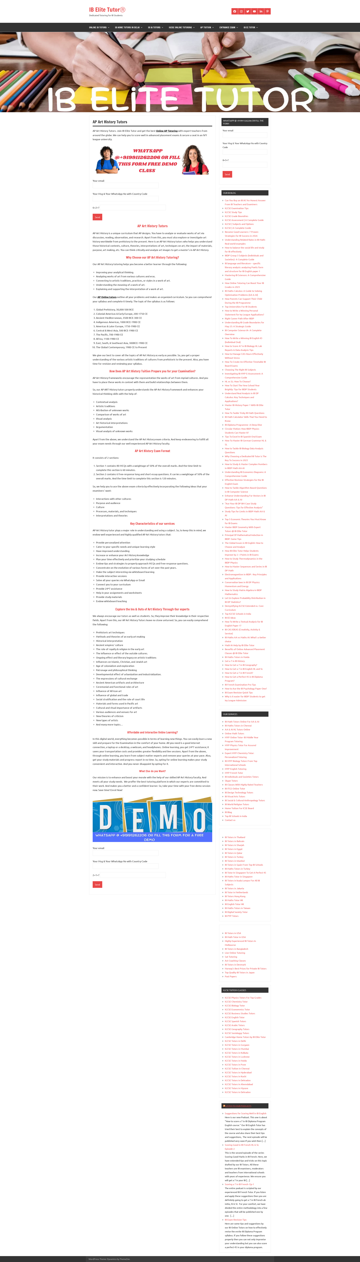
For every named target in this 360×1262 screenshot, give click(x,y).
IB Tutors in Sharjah (234, 845)
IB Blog (228, 812)
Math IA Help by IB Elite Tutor (239, 645)
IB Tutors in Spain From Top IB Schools (244, 864)
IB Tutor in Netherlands (236, 892)
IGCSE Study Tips (233, 212)
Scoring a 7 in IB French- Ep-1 (239, 1184)
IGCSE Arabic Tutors (235, 1025)
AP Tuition (205, 27)
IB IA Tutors (154, 27)
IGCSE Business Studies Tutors (240, 1013)
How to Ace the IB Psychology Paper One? (246, 688)
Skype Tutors (231, 780)
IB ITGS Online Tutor (235, 788)
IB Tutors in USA (233, 933)
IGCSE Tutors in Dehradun (238, 1080)
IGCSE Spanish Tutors (235, 1021)
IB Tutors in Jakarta (234, 888)
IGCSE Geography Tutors (237, 1029)
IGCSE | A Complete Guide (238, 227)
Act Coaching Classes (235, 960)
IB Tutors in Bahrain (234, 841)
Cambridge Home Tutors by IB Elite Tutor (245, 1036)
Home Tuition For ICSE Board (239, 808)
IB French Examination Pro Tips (240, 684)
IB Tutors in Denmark (235, 964)
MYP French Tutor (234, 772)
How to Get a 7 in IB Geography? (241, 664)
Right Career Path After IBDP (239, 318)
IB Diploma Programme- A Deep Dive (243, 424)
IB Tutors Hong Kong (235, 896)
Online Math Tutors (234, 733)
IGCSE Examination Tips (236, 208)
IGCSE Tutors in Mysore (236, 1088)
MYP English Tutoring (235, 768)
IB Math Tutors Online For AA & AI (242, 721)
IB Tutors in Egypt (233, 848)
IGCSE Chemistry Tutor (236, 1001)
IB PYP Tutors (231, 915)
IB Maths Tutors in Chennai (238, 725)
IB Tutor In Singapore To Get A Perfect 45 (245, 872)
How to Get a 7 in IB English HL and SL (244, 668)
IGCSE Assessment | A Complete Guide (244, 220)
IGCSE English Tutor (235, 1017)
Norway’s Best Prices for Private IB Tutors (245, 968)
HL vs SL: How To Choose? (238, 381)
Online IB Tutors (98, 27)
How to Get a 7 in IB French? (239, 672)
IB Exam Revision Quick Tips (239, 692)
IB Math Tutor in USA (235, 936)
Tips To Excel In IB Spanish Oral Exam (243, 436)
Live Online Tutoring (235, 952)
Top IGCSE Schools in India (238, 613)
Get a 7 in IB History (235, 660)
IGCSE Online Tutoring (180, 27)
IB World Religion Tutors (237, 804)
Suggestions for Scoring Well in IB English (245, 1113)
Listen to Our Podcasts (238, 1106)
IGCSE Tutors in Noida (236, 1060)
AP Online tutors (106, 297)
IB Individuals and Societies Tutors (242, 776)
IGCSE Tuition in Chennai (237, 1068)
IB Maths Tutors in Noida (237, 657)
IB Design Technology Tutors (239, 792)
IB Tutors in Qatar (233, 852)
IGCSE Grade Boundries (236, 216)
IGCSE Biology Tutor (235, 1005)
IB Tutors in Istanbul (235, 860)
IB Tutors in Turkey (234, 856)
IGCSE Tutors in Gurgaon (237, 1044)
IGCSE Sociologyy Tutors (237, 1033)
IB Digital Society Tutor (236, 911)
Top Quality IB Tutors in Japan (240, 972)
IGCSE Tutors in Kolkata (236, 1052)
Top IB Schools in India (236, 816)
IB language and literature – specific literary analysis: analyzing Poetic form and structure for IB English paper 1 (244, 267)
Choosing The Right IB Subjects (240, 369)
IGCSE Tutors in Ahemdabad (239, 1084)
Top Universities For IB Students (241, 306)
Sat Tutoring (231, 956)
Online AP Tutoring (167, 130)
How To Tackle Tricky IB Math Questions (244, 412)
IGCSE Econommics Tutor (237, 1009)
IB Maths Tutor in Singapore (239, 876)
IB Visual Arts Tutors (235, 796)
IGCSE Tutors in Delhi (235, 1040)
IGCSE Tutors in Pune (235, 1064)
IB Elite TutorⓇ (107, 9)
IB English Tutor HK (234, 904)
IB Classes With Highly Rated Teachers (244, 784)
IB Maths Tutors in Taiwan (237, 908)
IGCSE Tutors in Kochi (235, 1076)
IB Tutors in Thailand (235, 837)
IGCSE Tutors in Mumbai (237, 1048)
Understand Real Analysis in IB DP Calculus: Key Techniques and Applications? (242, 397)
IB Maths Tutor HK (234, 900)
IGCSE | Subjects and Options (239, 223)
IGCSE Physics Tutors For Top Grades (243, 997)
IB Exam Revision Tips (236, 1219)
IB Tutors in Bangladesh (236, 948)
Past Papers (231, 976)
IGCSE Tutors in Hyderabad (238, 1072)
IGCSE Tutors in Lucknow (237, 1056)
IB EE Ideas (230, 617)
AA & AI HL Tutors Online (237, 729)
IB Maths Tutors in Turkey (237, 868)
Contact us (230, 820)
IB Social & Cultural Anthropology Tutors (245, 800)
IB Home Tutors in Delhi (127, 27)
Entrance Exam (227, 27)
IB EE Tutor (249, 27)
